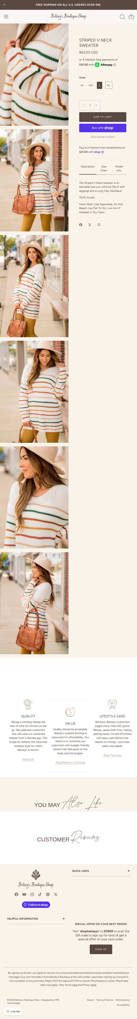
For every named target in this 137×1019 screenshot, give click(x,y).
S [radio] (82, 85)
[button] (34, 74)
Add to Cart (103, 117)
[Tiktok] (40, 894)
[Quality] (28, 704)
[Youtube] (24, 894)
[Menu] (6, 16)
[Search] (122, 17)
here (74, 984)
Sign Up (101, 949)
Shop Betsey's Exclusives (70, 762)
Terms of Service (105, 1000)
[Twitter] (55, 894)
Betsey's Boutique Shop (27, 1000)
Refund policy (123, 1000)
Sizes (82, 77)
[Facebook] (16, 894)
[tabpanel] (102, 197)
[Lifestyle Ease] (112, 704)
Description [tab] (88, 166)
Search (90, 1000)
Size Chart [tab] (103, 168)
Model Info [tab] (119, 168)
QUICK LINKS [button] (101, 871)
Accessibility (123, 1005)
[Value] (70, 711)
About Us (28, 759)
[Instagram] (32, 894)
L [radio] (99, 85)
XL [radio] (108, 85)
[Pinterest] (48, 894)
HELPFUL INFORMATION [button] (36, 919)
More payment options (103, 136)
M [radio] (91, 85)
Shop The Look (112, 755)
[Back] (4, 5)
